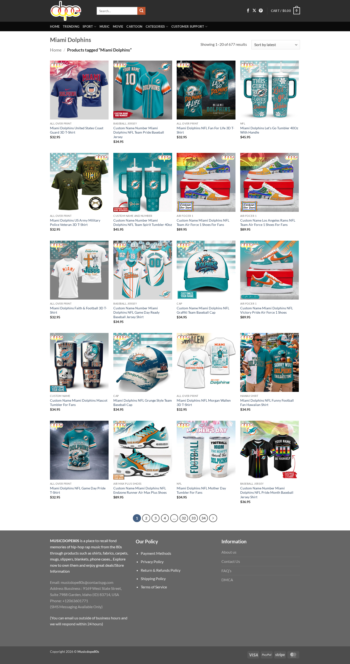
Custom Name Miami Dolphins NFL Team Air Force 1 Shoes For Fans (203, 222)
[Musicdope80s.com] (70, 11)
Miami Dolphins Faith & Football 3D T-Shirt (78, 310)
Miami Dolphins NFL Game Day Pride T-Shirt (77, 490)
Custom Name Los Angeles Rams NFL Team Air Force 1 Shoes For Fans (267, 222)
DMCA (227, 579)
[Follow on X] (254, 11)
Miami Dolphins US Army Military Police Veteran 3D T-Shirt (75, 222)
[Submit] (141, 11)
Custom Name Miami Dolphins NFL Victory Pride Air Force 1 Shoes (266, 310)
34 (203, 518)
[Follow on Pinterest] (261, 11)
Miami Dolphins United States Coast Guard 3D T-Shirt (76, 130)
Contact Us (230, 561)
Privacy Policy (152, 561)
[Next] (213, 518)
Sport (88, 26)
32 (184, 518)
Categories (155, 26)
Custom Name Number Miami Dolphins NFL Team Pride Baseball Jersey (138, 132)
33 (193, 518)
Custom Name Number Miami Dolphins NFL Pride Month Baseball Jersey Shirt (266, 492)
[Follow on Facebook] (248, 11)
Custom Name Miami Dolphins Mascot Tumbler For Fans (78, 402)
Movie (118, 26)
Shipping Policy (153, 578)
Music (105, 26)
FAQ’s (226, 570)
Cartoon (134, 26)
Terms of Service (154, 587)
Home (55, 26)
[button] (285, 11)
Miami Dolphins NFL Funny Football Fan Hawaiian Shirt (267, 402)
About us (228, 552)
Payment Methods (156, 553)
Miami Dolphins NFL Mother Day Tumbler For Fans (201, 490)
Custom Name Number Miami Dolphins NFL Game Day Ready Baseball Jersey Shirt (136, 312)
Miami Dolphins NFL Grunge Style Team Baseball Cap (142, 402)
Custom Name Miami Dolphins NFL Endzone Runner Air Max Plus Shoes (140, 490)
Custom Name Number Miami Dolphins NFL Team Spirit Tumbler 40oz (142, 222)
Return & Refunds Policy (160, 570)
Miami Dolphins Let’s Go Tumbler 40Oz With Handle (269, 130)
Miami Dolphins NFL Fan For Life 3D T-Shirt (205, 130)
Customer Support (187, 26)
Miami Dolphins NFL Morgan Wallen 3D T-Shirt (204, 402)
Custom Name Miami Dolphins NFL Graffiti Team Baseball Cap (203, 310)
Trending (71, 26)
